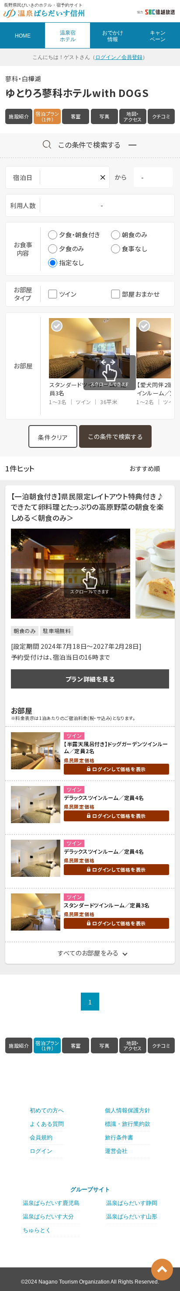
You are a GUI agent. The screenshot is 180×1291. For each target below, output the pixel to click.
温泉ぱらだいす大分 (48, 1216)
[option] (92, 362)
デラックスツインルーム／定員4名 (104, 798)
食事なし (134, 248)
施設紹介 (19, 116)
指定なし (71, 262)
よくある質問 (47, 1124)
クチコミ (161, 116)
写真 (104, 116)
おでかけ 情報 (112, 36)
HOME (23, 36)
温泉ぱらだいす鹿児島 (51, 1203)
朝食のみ (134, 234)
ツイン (67, 293)
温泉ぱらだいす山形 (131, 1216)
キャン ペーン (158, 36)
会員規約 (41, 1137)
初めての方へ (47, 1110)
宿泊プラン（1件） (47, 116)
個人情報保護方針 (127, 1110)
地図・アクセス (132, 116)
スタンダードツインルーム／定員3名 (107, 905)
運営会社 (116, 1151)
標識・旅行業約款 (127, 1124)
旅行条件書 (119, 1137)
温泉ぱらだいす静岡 (131, 1203)
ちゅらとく (37, 1230)
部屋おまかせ (140, 293)
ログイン (41, 1151)
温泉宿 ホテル (68, 36)
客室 (76, 116)
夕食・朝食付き (79, 234)
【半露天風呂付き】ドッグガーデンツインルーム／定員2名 (116, 747)
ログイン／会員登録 (118, 57)
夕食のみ (71, 248)
